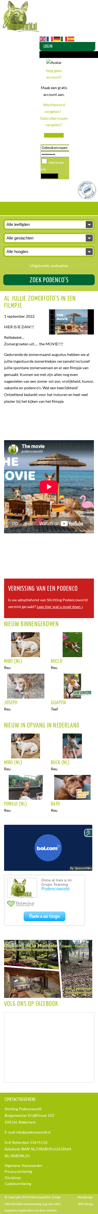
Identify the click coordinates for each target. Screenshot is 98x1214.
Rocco (56, 661)
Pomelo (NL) (15, 804)
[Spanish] (71, 38)
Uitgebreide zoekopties (49, 265)
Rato (55, 804)
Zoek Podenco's (49, 280)
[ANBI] (87, 198)
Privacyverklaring (18, 1171)
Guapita (59, 702)
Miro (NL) (13, 661)
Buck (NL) (60, 762)
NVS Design (85, 1204)
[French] (50, 38)
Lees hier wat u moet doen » (60, 606)
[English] (43, 38)
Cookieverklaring (18, 1183)
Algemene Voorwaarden (23, 1165)
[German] (57, 38)
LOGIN (48, 46)
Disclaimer (13, 1178)
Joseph (10, 702)
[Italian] (64, 38)
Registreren (54, 135)
